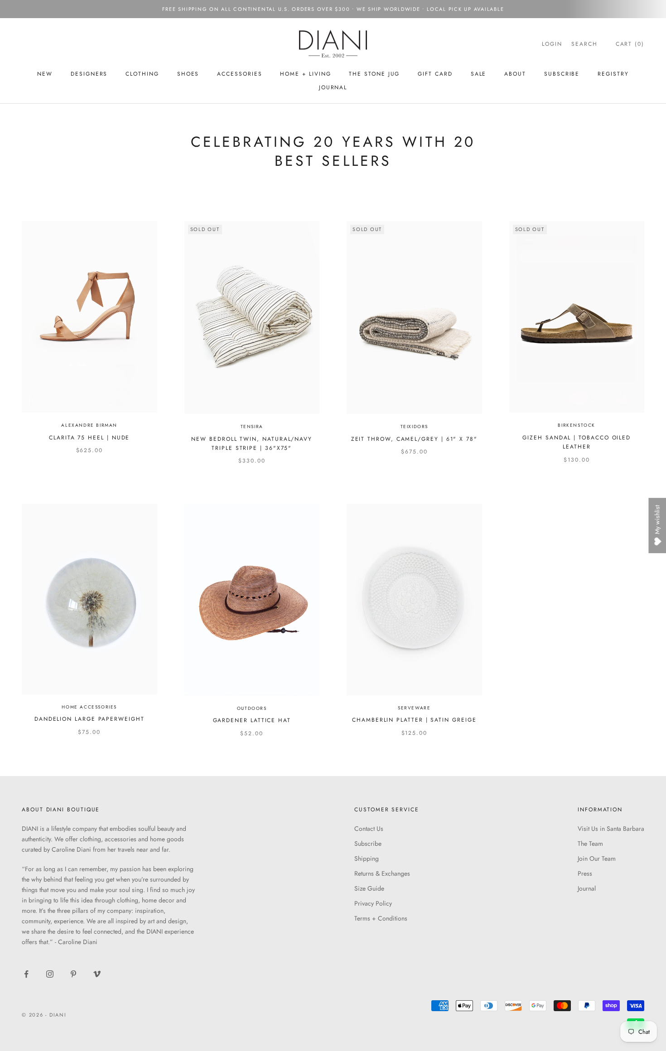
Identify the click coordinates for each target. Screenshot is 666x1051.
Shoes (188, 74)
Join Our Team (597, 858)
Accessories (239, 74)
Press (585, 873)
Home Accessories (89, 707)
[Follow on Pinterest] (73, 974)
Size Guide (369, 888)
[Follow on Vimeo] (96, 974)
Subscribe (367, 843)
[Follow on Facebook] (26, 974)
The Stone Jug (374, 74)
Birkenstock (576, 425)
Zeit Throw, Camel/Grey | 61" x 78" (414, 439)
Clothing (142, 74)
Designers (89, 74)
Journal (333, 87)
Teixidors (414, 426)
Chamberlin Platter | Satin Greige (414, 720)
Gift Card (435, 74)
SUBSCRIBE (561, 74)
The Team (590, 843)
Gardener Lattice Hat (252, 720)
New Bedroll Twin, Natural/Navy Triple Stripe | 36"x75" (251, 443)
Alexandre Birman (89, 425)
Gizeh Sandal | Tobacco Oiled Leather (576, 442)
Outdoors (252, 708)
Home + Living (305, 74)
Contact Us (368, 828)
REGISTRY (613, 74)
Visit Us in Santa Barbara (611, 828)
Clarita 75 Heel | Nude (89, 438)
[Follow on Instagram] (49, 974)
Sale (479, 74)
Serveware (414, 707)
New (45, 74)
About (515, 74)
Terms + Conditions (380, 918)
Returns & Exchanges (382, 873)
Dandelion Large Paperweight (89, 719)
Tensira (252, 426)
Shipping (366, 858)
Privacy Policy (373, 903)
